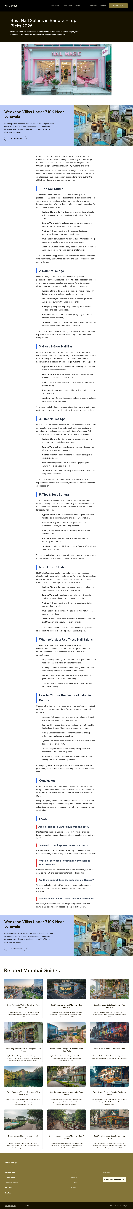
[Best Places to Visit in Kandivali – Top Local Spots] (23, 1008)
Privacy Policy (10, 1206)
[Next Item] (127, 126)
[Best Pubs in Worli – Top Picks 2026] (109, 1052)
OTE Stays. (11, 5)
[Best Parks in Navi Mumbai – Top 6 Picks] (23, 1139)
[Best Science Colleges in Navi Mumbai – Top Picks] (66, 1052)
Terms (26, 1206)
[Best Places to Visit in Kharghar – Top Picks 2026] (23, 1095)
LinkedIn (73, 1188)
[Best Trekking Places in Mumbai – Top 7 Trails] (66, 1139)
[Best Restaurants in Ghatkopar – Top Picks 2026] (109, 1008)
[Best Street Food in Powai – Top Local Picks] (109, 1095)
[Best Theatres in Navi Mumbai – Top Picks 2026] (66, 1008)
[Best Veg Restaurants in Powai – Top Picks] (109, 1139)
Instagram (73, 1183)
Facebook (73, 1177)
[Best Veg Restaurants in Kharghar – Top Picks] (23, 1052)
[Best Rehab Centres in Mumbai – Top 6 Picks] (66, 1095)
